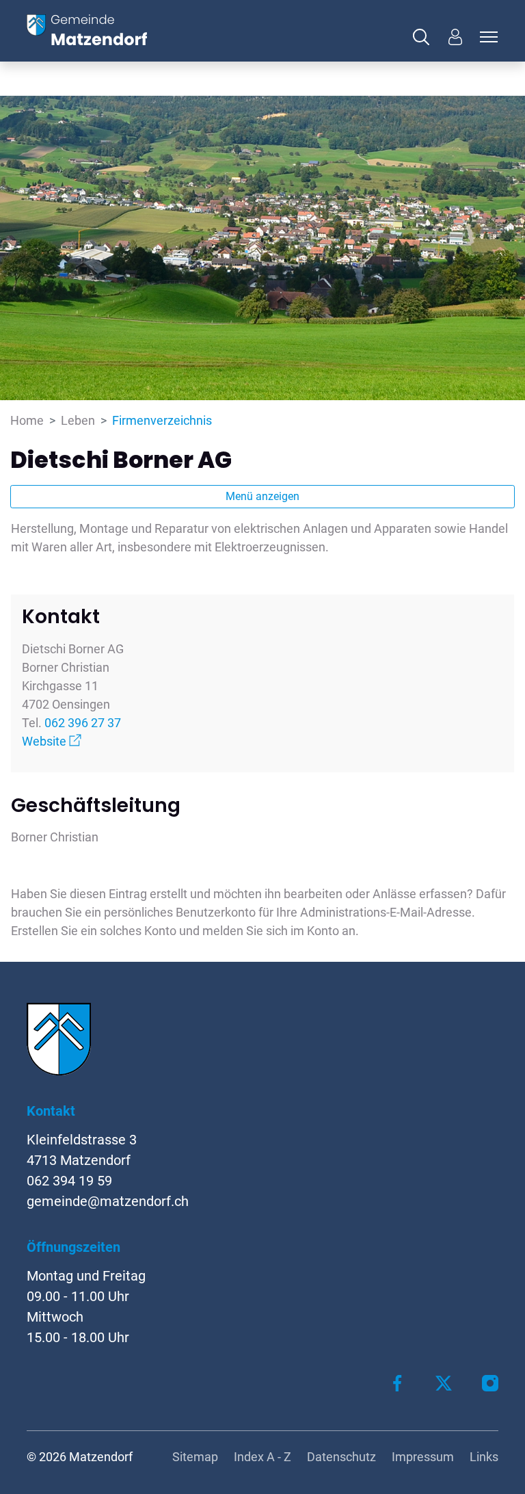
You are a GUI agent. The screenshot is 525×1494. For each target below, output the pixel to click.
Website (51, 741)
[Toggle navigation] (486, 37)
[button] (424, 37)
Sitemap (195, 1457)
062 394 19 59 (69, 1180)
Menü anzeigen (262, 496)
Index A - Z (262, 1457)
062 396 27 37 (82, 723)
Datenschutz (341, 1457)
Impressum (423, 1457)
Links (484, 1457)
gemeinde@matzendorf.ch (108, 1201)
